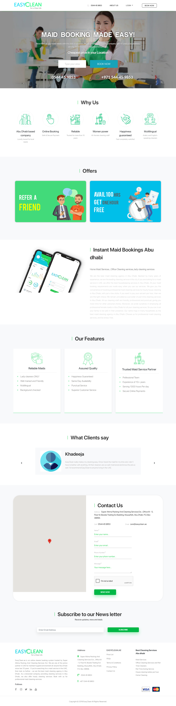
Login (128, 5)
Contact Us (111, 671)
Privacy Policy (112, 667)
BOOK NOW (149, 6)
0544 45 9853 (95, 5)
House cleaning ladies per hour (147, 672)
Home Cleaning (141, 675)
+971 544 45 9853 (117, 77)
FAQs (109, 659)
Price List (110, 654)
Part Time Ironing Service (145, 669)
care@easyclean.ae (138, 524)
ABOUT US (114, 5)
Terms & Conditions (114, 663)
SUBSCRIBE (123, 630)
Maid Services (141, 660)
